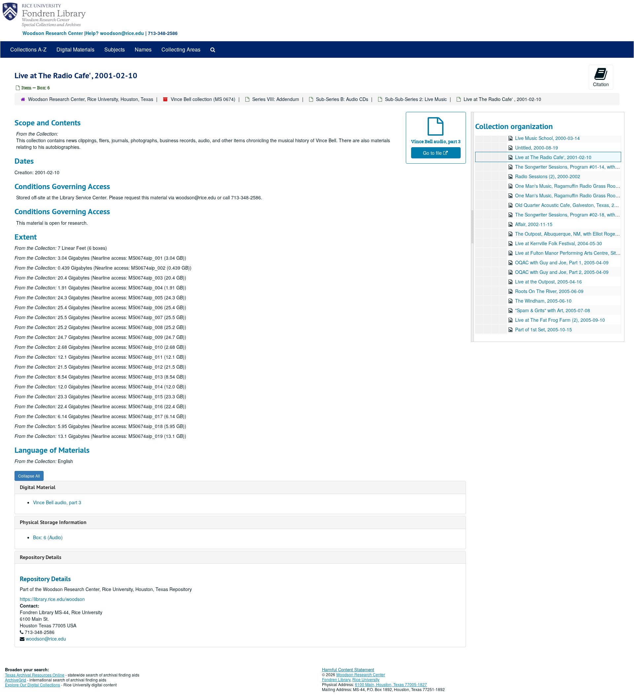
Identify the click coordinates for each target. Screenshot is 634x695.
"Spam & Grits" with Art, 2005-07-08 (552, 310)
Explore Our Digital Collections (32, 684)
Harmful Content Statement (348, 669)
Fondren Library (336, 679)
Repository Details (40, 557)
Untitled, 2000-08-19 (536, 147)
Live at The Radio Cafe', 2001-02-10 (553, 157)
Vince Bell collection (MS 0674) (203, 99)
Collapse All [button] (29, 476)
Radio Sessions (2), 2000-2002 (547, 176)
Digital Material (37, 487)
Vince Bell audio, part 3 (57, 502)
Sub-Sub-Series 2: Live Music (416, 99)
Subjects (114, 49)
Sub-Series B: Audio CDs (342, 99)
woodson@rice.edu (46, 638)
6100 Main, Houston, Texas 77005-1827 (391, 684)
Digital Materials (75, 49)
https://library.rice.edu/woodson (52, 599)
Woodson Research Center (52, 33)
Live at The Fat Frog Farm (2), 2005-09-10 (560, 319)
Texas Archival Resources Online (34, 675)
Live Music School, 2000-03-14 (547, 138)
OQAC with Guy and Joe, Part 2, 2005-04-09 (562, 272)
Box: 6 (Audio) (48, 537)
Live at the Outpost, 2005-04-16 (548, 281)
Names (143, 49)
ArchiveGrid (15, 679)
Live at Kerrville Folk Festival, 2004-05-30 (558, 243)
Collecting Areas (180, 49)
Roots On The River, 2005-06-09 (549, 291)
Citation (601, 84)
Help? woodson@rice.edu (115, 33)
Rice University (365, 679)
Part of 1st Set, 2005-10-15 (543, 329)
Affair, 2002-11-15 (533, 224)
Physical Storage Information (53, 522)
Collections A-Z (28, 49)
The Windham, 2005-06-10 (543, 300)
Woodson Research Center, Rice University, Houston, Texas (90, 99)
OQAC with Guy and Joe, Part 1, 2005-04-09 (562, 262)
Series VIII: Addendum (275, 99)
